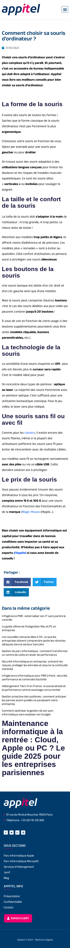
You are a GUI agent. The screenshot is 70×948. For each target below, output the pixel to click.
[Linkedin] (23, 832)
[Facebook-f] (6, 832)
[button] (65, 9)
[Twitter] (12, 832)
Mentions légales (44, 939)
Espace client (19, 918)
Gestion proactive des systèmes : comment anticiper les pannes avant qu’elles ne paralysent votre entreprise (34, 700)
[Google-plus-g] (17, 832)
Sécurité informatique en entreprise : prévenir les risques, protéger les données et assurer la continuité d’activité (35, 665)
